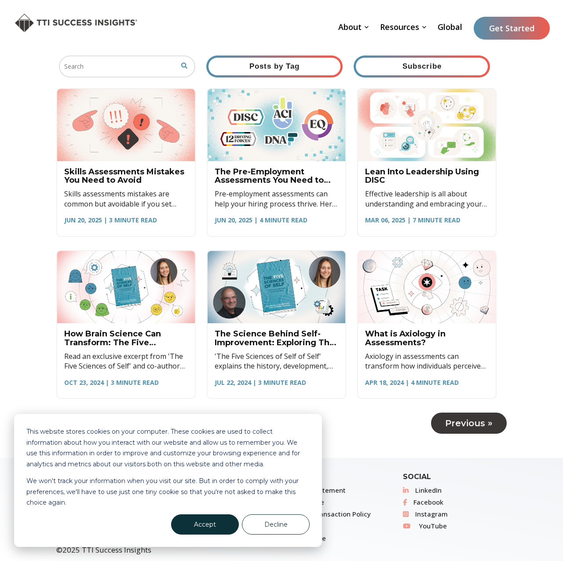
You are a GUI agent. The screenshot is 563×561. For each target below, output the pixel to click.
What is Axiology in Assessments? (405, 338)
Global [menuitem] (450, 27)
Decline (276, 524)
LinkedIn (428, 490)
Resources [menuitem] (399, 27)
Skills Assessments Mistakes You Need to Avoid (124, 176)
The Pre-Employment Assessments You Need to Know (269, 176)
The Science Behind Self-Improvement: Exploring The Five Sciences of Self (275, 338)
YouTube (432, 525)
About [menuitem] (350, 27)
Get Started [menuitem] (511, 28)
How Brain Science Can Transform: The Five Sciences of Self (112, 338)
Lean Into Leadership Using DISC (422, 176)
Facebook (428, 502)
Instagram (431, 513)
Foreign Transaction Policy (329, 513)
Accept (205, 524)
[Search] (184, 66)
